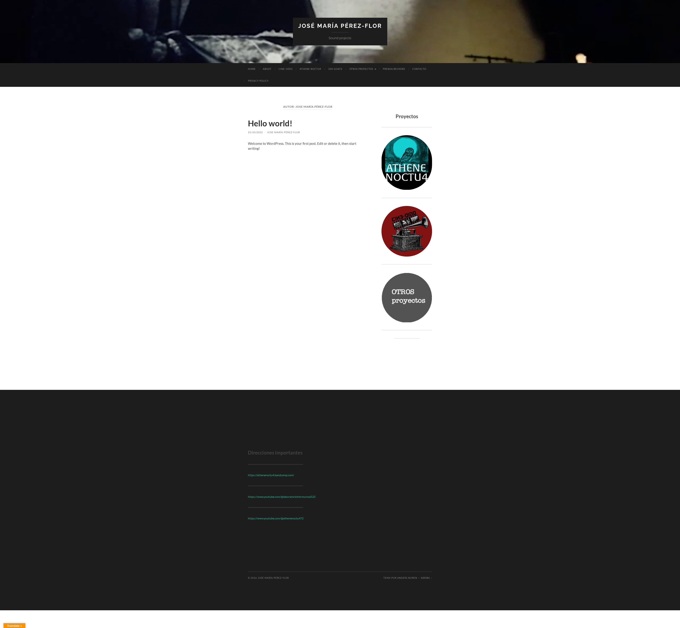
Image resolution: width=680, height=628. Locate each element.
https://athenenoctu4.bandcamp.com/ (271, 475)
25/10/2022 (255, 132)
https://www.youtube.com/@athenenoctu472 (276, 518)
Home (252, 69)
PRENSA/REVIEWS (394, 69)
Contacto (419, 69)
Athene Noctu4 (310, 69)
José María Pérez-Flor (340, 26)
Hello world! (270, 123)
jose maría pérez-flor (283, 132)
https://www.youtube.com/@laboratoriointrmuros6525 (282, 496)
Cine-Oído (286, 69)
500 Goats (335, 69)
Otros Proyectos (361, 69)
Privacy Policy (258, 80)
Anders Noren (407, 577)
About (267, 69)
